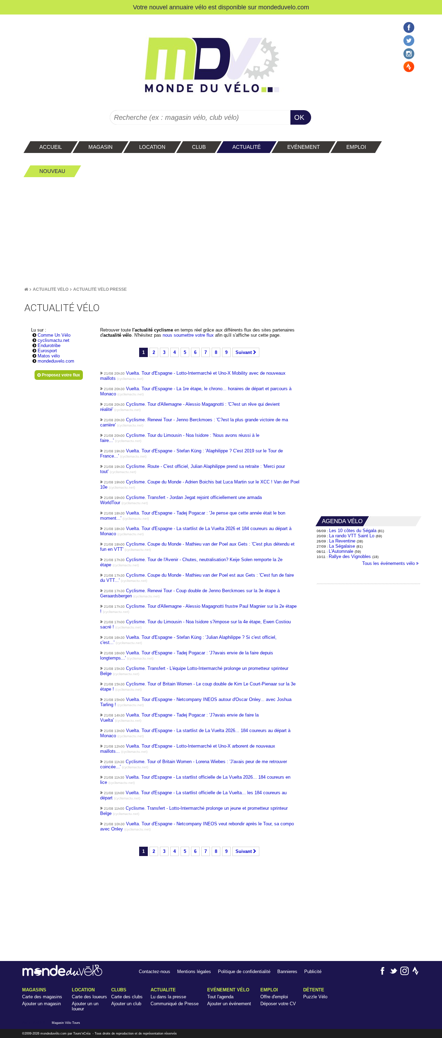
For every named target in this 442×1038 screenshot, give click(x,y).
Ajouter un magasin (41, 1003)
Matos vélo (49, 355)
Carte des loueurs (89, 996)
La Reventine (343, 541)
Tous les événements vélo (389, 563)
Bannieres (287, 971)
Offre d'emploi (274, 996)
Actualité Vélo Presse (100, 289)
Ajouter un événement (229, 1003)
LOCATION (83, 989)
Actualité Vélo (50, 289)
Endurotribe (49, 345)
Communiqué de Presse (175, 1003)
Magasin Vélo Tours (66, 1023)
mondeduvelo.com (283, 7)
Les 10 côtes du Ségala (352, 530)
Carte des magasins (42, 996)
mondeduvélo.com (53, 1033)
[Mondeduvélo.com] (62, 974)
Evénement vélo (228, 989)
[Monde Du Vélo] (26, 289)
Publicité (312, 971)
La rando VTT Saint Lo (351, 535)
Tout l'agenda (220, 996)
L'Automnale (341, 551)
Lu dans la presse (168, 996)
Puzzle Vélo (315, 996)
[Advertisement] (221, 231)
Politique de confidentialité (244, 971)
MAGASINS (34, 989)
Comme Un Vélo (54, 335)
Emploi (269, 989)
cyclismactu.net (53, 340)
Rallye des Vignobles (350, 556)
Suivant (244, 352)
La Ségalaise (342, 546)
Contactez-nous (154, 971)
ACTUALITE (163, 989)
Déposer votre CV (278, 1003)
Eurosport (47, 350)
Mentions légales (194, 971)
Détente (313, 989)
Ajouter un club (126, 1003)
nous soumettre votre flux (189, 335)
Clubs (118, 989)
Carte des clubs (127, 996)
